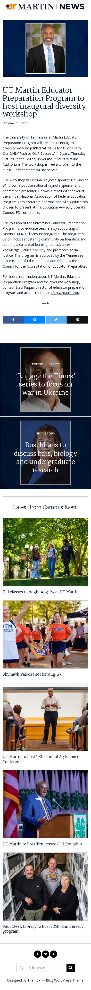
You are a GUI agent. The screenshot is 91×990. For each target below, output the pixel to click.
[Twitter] (56, 320)
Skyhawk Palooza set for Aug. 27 (32, 674)
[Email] (77, 320)
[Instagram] (53, 954)
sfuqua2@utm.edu (64, 292)
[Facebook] (13, 320)
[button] (70, 968)
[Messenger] (34, 320)
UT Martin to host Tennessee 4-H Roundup (42, 844)
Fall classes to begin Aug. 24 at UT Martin (41, 592)
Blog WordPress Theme (64, 980)
